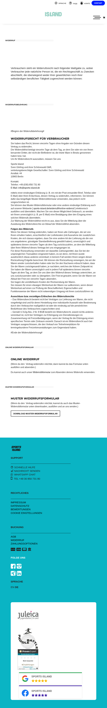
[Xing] (13, 573)
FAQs (75, 4)
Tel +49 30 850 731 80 (27, 478)
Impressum (18, 502)
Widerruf (17, 540)
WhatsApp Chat (25, 474)
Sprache (62, 3)
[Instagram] (19, 566)
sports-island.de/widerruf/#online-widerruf (53, 208)
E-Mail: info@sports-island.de (25, 188)
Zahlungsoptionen (24, 543)
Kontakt (98, 3)
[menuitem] (60, 3)
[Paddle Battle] (28, 638)
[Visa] (18, 549)
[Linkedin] (19, 573)
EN (12, 587)
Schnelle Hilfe (24, 467)
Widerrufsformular (41, 372)
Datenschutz (20, 506)
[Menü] (96, 17)
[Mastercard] (24, 549)
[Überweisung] (29, 549)
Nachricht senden (27, 471)
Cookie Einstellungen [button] (26, 513)
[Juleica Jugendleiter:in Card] (28, 615)
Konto (87, 3)
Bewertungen (21, 509)
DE (16, 587)
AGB (13, 536)
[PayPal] (13, 549)
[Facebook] (13, 566)
